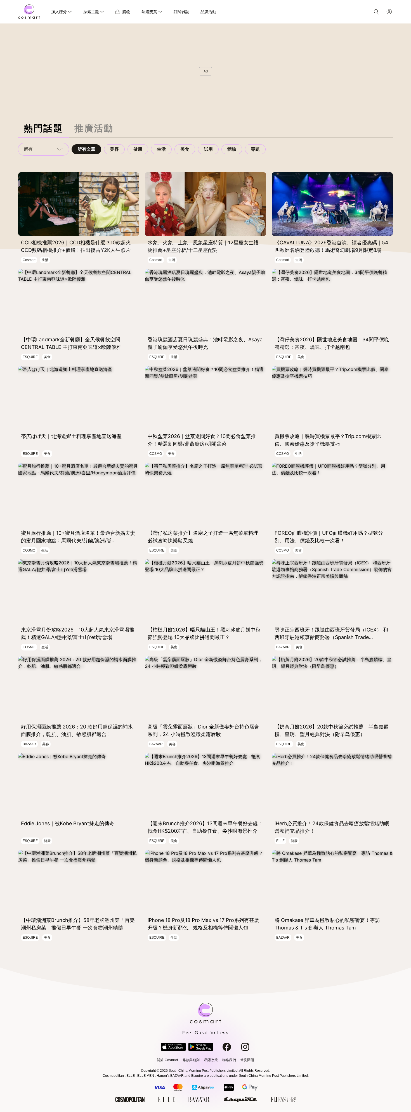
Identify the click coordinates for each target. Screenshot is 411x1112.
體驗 (231, 149)
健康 (137, 149)
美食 (184, 149)
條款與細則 (191, 1060)
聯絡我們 (229, 1060)
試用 (208, 149)
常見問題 (247, 1060)
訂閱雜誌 (181, 11)
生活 (161, 149)
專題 (255, 149)
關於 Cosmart (167, 1060)
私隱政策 (211, 1060)
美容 (114, 149)
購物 (126, 11)
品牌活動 (208, 11)
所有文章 (86, 149)
